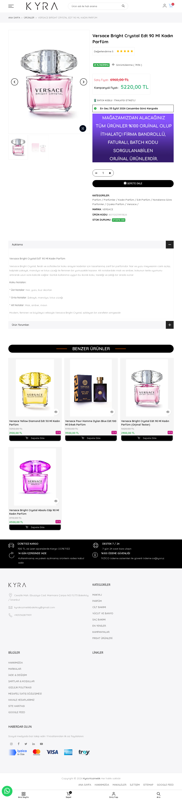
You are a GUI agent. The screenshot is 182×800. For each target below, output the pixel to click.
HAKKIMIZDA (15, 662)
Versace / (132, 204)
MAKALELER (119, 784)
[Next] (83, 81)
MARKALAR (14, 668)
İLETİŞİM (135, 784)
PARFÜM (97, 601)
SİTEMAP (148, 784)
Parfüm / (97, 199)
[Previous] (14, 81)
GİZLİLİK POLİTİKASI (19, 687)
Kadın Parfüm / (127, 199)
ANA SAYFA (14, 17)
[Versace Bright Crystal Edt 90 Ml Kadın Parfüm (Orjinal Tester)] (147, 388)
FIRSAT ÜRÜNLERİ (102, 638)
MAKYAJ (97, 594)
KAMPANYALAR (100, 632)
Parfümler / (110, 199)
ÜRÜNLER (29, 17)
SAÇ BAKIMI (99, 619)
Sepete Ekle (37, 438)
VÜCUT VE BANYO (102, 613)
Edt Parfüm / (144, 199)
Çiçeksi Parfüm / (116, 204)
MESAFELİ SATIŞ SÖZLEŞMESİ (25, 693)
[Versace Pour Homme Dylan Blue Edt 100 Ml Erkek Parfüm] (91, 388)
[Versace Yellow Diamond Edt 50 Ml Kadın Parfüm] (35, 388)
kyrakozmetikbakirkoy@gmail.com (34, 607)
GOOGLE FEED (16, 712)
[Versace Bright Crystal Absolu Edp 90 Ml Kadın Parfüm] (35, 477)
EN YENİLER (99, 625)
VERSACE (107, 209)
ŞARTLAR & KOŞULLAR (21, 681)
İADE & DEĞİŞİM (17, 675)
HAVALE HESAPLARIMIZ (21, 699)
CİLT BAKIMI (99, 607)
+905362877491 (23, 615)
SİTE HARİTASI (16, 706)
